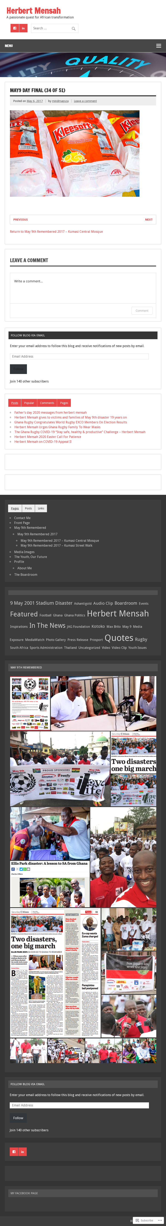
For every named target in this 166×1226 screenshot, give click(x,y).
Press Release (77, 640)
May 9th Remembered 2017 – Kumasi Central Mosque (60, 541)
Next (149, 219)
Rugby (141, 639)
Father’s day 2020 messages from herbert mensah (50, 412)
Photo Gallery (56, 640)
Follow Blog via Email (28, 335)
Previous (20, 219)
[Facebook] (15, 28)
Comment (142, 310)
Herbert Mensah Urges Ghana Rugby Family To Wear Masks (57, 427)
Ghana (58, 615)
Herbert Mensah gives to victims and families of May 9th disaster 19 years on (70, 417)
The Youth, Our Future (30, 557)
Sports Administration (46, 648)
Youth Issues (137, 648)
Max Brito (113, 627)
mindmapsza (60, 101)
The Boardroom (25, 575)
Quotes (118, 638)
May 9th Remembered (30, 528)
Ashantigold (83, 604)
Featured (24, 614)
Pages (64, 403)
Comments (47, 403)
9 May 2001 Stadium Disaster (41, 603)
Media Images (24, 552)
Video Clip (119, 648)
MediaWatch (34, 640)
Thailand (70, 648)
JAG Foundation (78, 627)
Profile (19, 562)
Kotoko (98, 626)
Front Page (22, 523)
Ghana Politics (74, 615)
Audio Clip (103, 603)
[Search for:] (54, 28)
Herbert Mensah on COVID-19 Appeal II (42, 442)
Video (106, 648)
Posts (14, 403)
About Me (24, 568)
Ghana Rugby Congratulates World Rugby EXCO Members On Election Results (70, 422)
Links (41, 508)
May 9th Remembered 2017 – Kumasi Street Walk (56, 545)
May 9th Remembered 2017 (37, 534)
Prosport (96, 640)
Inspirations (19, 627)
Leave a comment (85, 101)
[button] (30, 703)
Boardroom (126, 603)
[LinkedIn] (23, 28)
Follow (18, 369)
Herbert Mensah (118, 613)
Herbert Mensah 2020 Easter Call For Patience (47, 437)
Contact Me (22, 518)
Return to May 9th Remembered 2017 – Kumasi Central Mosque (56, 232)
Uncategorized (89, 648)
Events (143, 604)
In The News (47, 625)
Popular (29, 403)
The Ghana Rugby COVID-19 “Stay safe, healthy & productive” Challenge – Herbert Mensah (79, 432)
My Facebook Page (24, 1193)
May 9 (126, 627)
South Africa (19, 648)
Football (45, 615)
